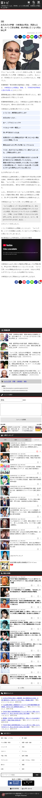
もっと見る (21, 687)
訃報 (2, 21)
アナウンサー (4, 760)
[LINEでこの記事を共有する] (32, 37)
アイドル (24, 751)
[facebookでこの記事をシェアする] (16, 37)
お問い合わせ (28, 788)
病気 (25, 381)
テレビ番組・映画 (5, 742)
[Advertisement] (21, 14)
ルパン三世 (7, 381)
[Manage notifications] (3, 794)
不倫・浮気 (4, 755)
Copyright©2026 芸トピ (21, 794)
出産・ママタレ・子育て (28, 760)
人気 (29, 3)
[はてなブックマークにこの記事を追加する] (24, 37)
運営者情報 (15, 788)
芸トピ (5, 2)
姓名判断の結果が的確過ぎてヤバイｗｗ (23, 563)
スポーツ (3, 751)
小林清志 (19, 381)
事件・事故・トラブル (7, 738)
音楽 (23, 747)
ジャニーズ (4, 747)
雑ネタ (2, 764)
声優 (14, 381)
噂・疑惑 (24, 738)
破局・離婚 (25, 755)
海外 (23, 769)
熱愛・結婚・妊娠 (26, 742)
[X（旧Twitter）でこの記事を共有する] (20, 37)
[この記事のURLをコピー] (36, 37)
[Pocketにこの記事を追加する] (28, 37)
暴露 (23, 764)
